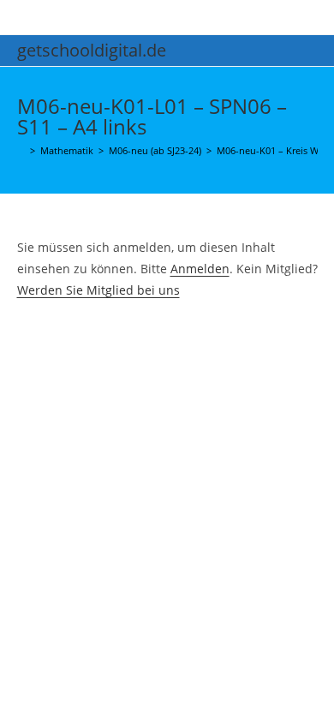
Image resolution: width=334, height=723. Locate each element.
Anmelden (200, 268)
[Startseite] (21, 150)
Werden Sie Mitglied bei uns (98, 290)
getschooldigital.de (91, 50)
